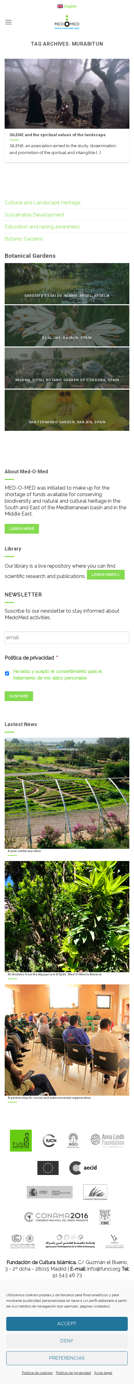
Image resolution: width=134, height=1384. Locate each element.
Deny (67, 1341)
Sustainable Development (35, 215)
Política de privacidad (73, 1373)
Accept (67, 1324)
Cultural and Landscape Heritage (42, 203)
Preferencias (66, 1358)
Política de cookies (37, 1373)
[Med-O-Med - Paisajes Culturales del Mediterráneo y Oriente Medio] (67, 22)
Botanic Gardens (24, 239)
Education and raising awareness (42, 227)
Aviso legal (103, 1373)
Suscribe (18, 696)
